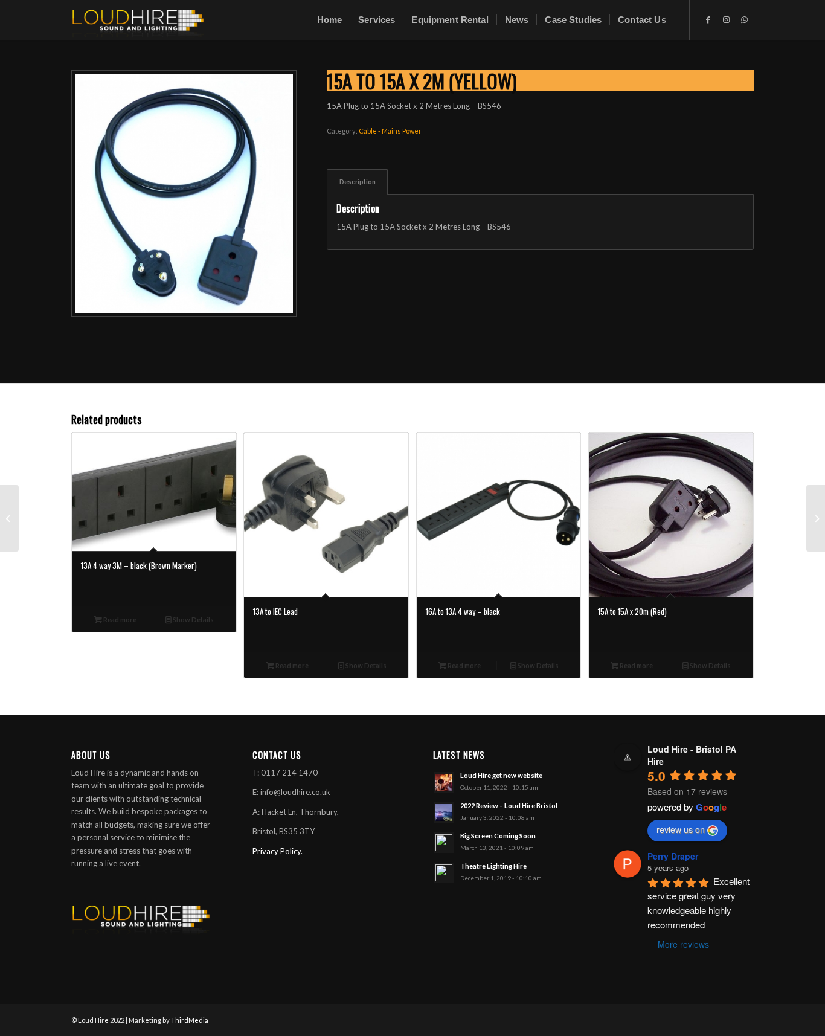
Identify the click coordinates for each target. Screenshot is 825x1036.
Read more (119, 619)
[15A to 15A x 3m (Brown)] (815, 518)
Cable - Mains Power (390, 131)
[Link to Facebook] (708, 19)
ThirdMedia (189, 1020)
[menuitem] (329, 20)
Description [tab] (357, 181)
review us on (680, 829)
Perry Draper (672, 856)
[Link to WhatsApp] (745, 19)
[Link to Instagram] (726, 19)
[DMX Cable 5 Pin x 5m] (9, 518)
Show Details (193, 619)
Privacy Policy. (277, 851)
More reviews (683, 944)
